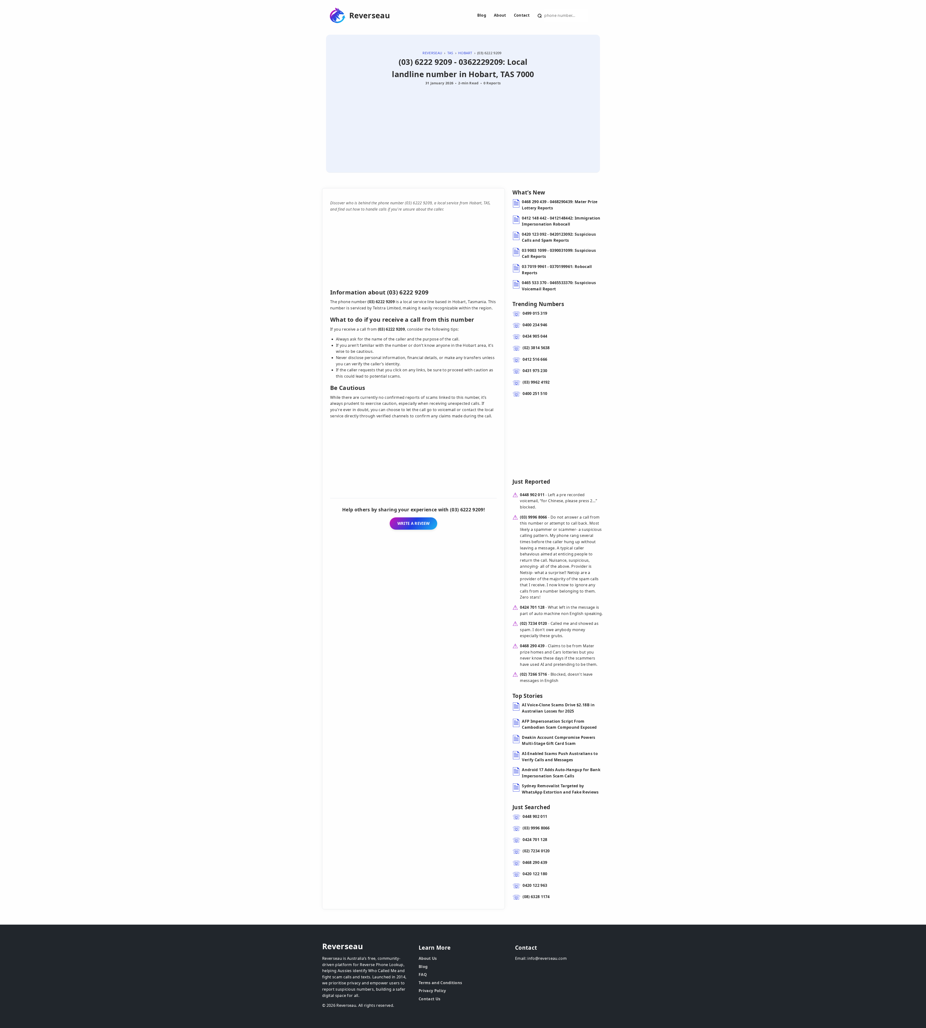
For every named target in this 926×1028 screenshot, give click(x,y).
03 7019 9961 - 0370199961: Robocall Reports (557, 269)
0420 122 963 (535, 885)
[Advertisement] (463, 123)
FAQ (423, 974)
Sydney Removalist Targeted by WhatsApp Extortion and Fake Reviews (560, 789)
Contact (522, 15)
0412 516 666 (535, 359)
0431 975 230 (535, 370)
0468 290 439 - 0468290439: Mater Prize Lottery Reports (559, 205)
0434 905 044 (535, 336)
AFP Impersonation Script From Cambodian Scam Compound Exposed (559, 724)
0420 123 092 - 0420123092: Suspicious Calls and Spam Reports (559, 237)
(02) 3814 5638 (536, 347)
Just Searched (531, 807)
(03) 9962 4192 (536, 382)
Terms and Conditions (440, 982)
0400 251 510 (535, 393)
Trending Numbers (538, 304)
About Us (428, 958)
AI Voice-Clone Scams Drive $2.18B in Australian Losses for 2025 (558, 708)
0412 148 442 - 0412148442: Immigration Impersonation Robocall (561, 221)
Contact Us (429, 998)
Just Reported (531, 481)
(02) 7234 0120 (533, 623)
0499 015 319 (535, 313)
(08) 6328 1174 (536, 896)
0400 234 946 (535, 324)
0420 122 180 (535, 873)
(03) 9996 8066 (533, 517)
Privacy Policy (432, 990)
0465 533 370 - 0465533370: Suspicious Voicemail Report (559, 286)
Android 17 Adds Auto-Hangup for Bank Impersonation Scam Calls (561, 773)
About (500, 15)
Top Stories (527, 696)
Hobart (465, 53)
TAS (450, 53)
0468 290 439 (532, 645)
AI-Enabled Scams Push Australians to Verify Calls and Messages (560, 756)
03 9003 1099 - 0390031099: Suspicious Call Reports (559, 253)
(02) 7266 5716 (533, 674)
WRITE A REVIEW (413, 523)
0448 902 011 (532, 494)
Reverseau (369, 15)
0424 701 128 (532, 607)
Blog (481, 15)
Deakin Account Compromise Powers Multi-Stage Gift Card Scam (558, 740)
